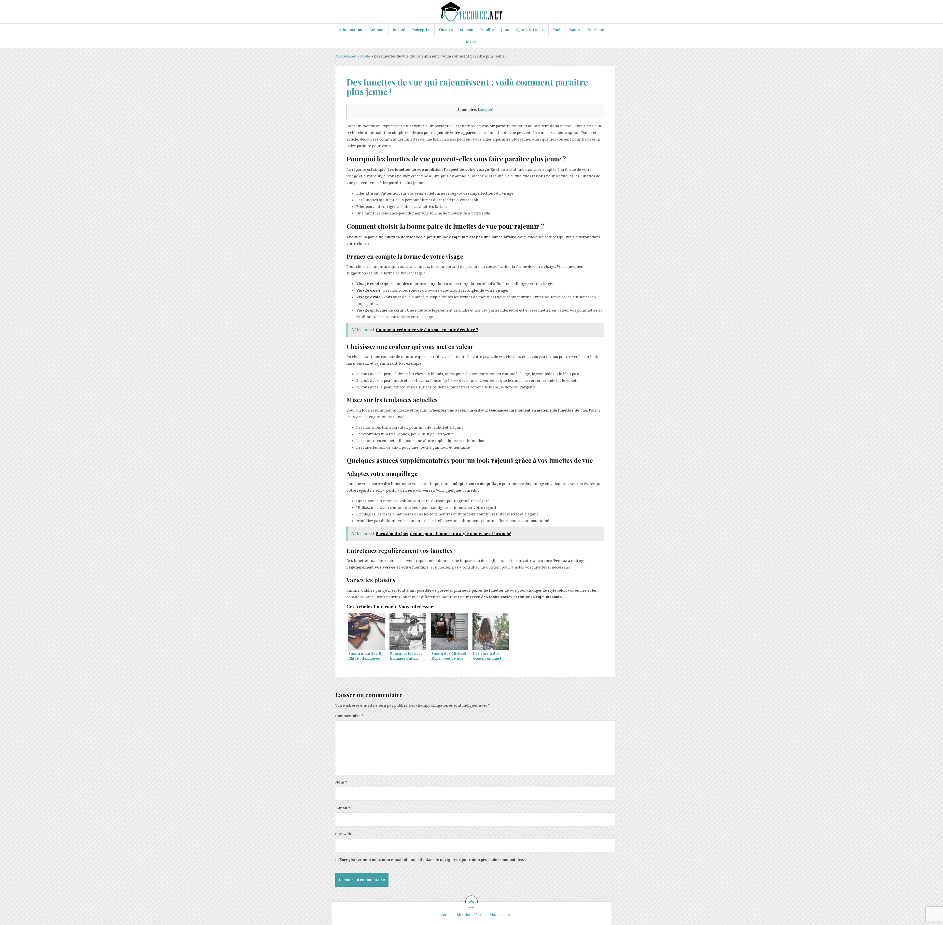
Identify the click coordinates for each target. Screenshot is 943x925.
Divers (471, 41)
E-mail (342, 807)
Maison (466, 29)
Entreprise (421, 29)
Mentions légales (471, 914)
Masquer (485, 109)
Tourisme (595, 29)
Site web (343, 833)
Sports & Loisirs (530, 29)
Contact (447, 914)
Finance (446, 29)
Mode (558, 29)
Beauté (399, 29)
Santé (575, 29)
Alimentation (350, 29)
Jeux (505, 29)
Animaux (377, 29)
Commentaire (349, 715)
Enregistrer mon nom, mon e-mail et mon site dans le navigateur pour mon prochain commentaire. (431, 859)
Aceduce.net (346, 56)
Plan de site (500, 914)
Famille (487, 29)
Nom (341, 782)
